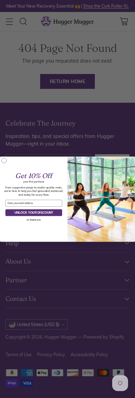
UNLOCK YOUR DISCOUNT (34, 212)
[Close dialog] (4, 160)
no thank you (33, 219)
